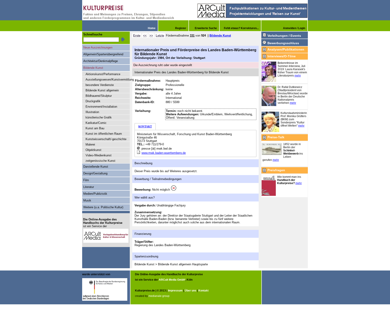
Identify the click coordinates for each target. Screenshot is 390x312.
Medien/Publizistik (95, 193)
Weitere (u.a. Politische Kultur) (103, 207)
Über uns (190, 290)
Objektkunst (93, 150)
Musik (87, 200)
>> (151, 35)
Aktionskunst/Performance (103, 74)
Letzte (160, 35)
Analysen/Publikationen (285, 49)
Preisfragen (276, 170)
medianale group (159, 296)
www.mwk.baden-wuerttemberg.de (164, 153)
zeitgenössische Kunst (100, 160)
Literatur (88, 187)
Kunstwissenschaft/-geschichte (106, 139)
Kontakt (203, 290)
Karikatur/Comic (96, 123)
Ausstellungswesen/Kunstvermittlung (108, 79)
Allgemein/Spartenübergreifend (103, 54)
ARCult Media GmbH (172, 279)
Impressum (175, 290)
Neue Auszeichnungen (97, 47)
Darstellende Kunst (95, 166)
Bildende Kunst (220, 35)
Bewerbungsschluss (283, 43)
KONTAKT (145, 126)
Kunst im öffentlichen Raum (104, 133)
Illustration (92, 112)
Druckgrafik (93, 101)
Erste (136, 35)
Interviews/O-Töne (281, 56)
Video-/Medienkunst (98, 155)
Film (86, 180)
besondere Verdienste (100, 85)
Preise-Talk (275, 137)
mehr (298, 75)
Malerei (90, 144)
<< (145, 35)
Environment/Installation (101, 106)
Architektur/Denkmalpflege (100, 61)
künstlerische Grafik (99, 117)
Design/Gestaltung (95, 173)
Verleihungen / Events (284, 35)
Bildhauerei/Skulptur (99, 95)
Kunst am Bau (95, 128)
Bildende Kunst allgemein (102, 90)
